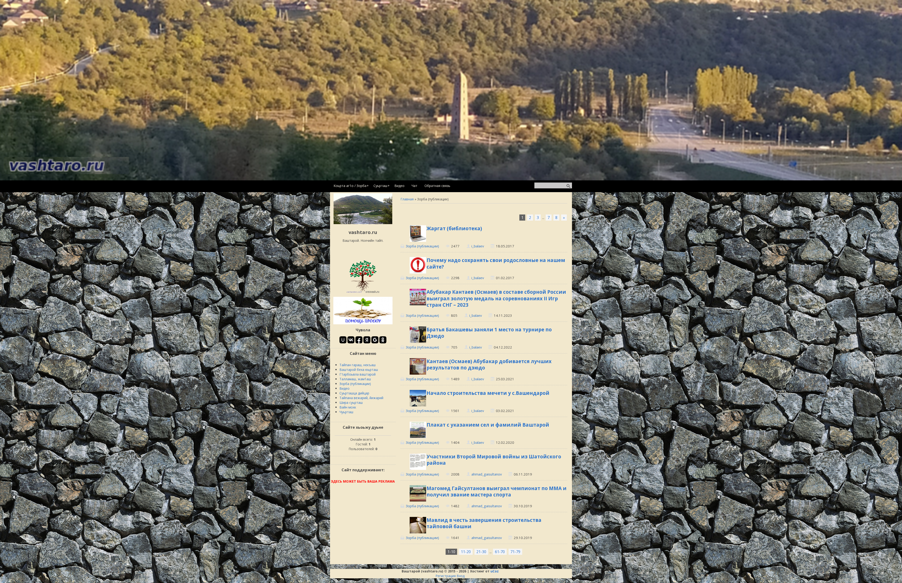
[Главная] (363, 223)
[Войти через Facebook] (358, 339)
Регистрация (445, 576)
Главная (407, 199)
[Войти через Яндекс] (366, 339)
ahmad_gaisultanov (486, 474)
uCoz (494, 571)
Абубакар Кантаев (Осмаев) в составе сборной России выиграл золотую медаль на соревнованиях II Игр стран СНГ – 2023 (496, 298)
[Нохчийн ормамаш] (363, 292)
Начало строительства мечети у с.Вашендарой (488, 393)
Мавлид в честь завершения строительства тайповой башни (484, 523)
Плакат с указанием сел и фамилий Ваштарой (488, 424)
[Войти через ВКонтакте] (350, 339)
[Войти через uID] (342, 339)
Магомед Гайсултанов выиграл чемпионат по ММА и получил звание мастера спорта (497, 491)
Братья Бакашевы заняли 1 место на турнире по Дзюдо (489, 332)
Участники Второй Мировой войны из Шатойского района (494, 459)
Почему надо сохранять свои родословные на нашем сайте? (496, 263)
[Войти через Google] (374, 339)
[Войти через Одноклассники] (382, 339)
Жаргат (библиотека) (454, 228)
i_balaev (477, 246)
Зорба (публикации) (422, 246)
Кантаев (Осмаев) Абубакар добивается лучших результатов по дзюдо (489, 364)
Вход (461, 576)
